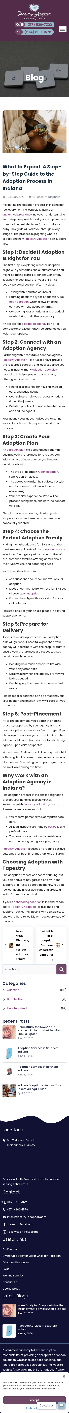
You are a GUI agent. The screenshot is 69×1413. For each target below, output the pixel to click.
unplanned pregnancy (17, 215)
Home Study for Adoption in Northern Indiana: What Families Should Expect (39, 1030)
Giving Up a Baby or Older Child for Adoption (32, 1256)
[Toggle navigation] (62, 29)
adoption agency (35, 324)
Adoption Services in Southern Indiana (38, 1050)
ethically (53, 827)
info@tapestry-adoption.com (26, 1217)
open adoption (19, 302)
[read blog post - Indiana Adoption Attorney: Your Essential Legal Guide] (9, 1090)
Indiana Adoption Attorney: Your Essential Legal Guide (39, 1087)
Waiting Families (13, 1275)
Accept (34, 1400)
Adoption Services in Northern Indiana (38, 1068)
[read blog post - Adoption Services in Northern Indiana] (9, 1072)
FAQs (6, 1269)
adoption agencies (44, 370)
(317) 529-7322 (39, 24)
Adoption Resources (16, 1262)
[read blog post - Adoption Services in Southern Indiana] (9, 1053)
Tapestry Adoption (36, 239)
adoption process (53, 549)
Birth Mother (15, 999)
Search (61, 969)
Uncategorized (17, 1008)
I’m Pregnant (11, 1249)
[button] (64, 1376)
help (31, 396)
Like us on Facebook (20, 1224)
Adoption (13, 990)
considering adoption (28, 902)
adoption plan (16, 450)
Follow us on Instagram (22, 1232)
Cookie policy (33, 1408)
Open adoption (48, 472)
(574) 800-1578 (37, 32)
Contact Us (10, 1282)
